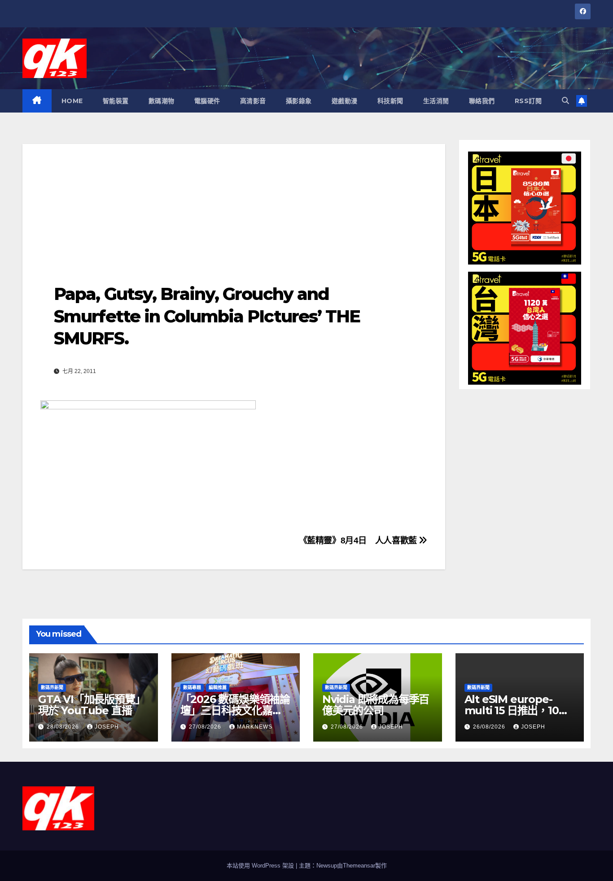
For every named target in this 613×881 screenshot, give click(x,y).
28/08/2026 (64, 727)
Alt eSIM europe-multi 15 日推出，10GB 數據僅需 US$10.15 (519, 710)
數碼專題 (192, 687)
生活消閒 (436, 101)
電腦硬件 (207, 101)
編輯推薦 (218, 687)
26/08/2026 (490, 727)
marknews (254, 727)
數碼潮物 (162, 101)
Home (72, 101)
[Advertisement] (233, 206)
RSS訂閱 (528, 101)
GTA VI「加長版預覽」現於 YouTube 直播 (91, 705)
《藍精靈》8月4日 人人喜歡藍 (359, 540)
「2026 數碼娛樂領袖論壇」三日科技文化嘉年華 (235, 710)
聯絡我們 (482, 101)
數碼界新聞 (52, 687)
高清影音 (253, 101)
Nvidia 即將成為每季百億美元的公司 (375, 705)
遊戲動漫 (345, 101)
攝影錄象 (299, 101)
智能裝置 (116, 101)
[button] (565, 100)
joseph (107, 727)
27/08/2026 (206, 727)
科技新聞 (390, 101)
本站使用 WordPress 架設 (261, 865)
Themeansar (359, 865)
